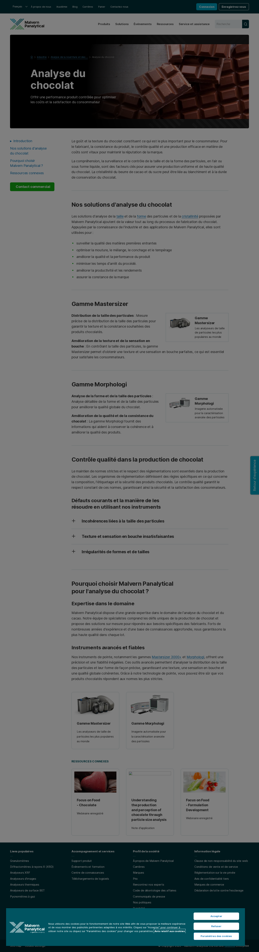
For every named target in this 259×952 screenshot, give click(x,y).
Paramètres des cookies (216, 936)
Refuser (216, 926)
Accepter (216, 916)
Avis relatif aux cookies (170, 931)
